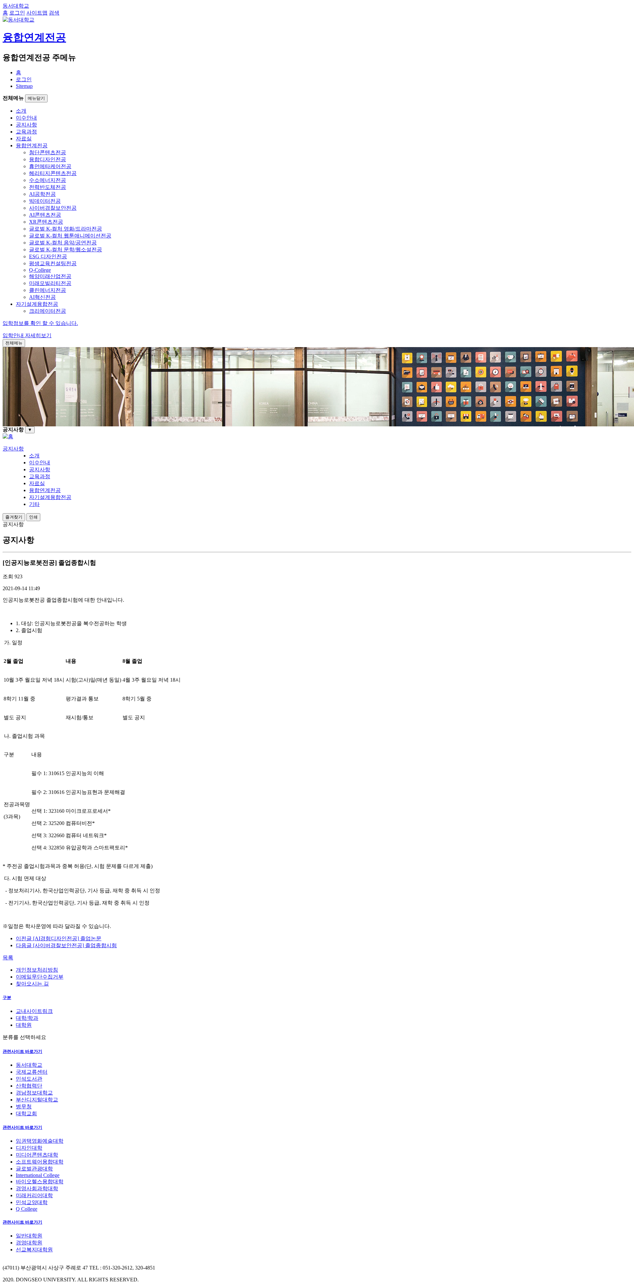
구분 (7, 997)
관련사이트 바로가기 (22, 1051)
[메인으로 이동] (8, 436)
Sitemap (24, 86)
